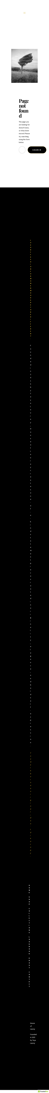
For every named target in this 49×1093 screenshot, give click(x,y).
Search (37, 150)
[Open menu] (24, 12)
